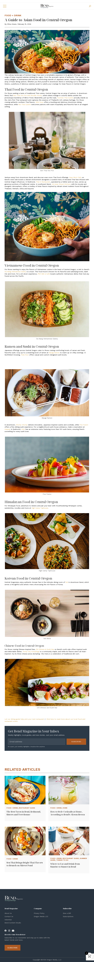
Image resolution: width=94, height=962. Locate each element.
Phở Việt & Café (44, 274)
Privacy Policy (39, 913)
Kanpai (7, 429)
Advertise (8, 920)
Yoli (66, 582)
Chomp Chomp (22, 425)
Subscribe (76, 741)
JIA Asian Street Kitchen (61, 184)
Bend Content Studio (13, 923)
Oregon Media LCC (41, 916)
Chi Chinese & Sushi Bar (45, 649)
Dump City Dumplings (31, 651)
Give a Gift (67, 913)
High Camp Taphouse (40, 508)
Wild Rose (39, 102)
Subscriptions (68, 916)
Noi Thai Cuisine (24, 104)
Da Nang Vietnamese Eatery (15, 271)
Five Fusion (84, 425)
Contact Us (9, 916)
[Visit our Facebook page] (5, 930)
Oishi (23, 429)
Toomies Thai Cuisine (65, 98)
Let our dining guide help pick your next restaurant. (24, 719)
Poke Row (25, 355)
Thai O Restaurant (43, 182)
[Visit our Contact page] (13, 930)
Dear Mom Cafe (75, 177)
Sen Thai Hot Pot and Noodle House (27, 95)
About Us (8, 913)
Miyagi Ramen (54, 353)
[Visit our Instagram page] (9, 930)
